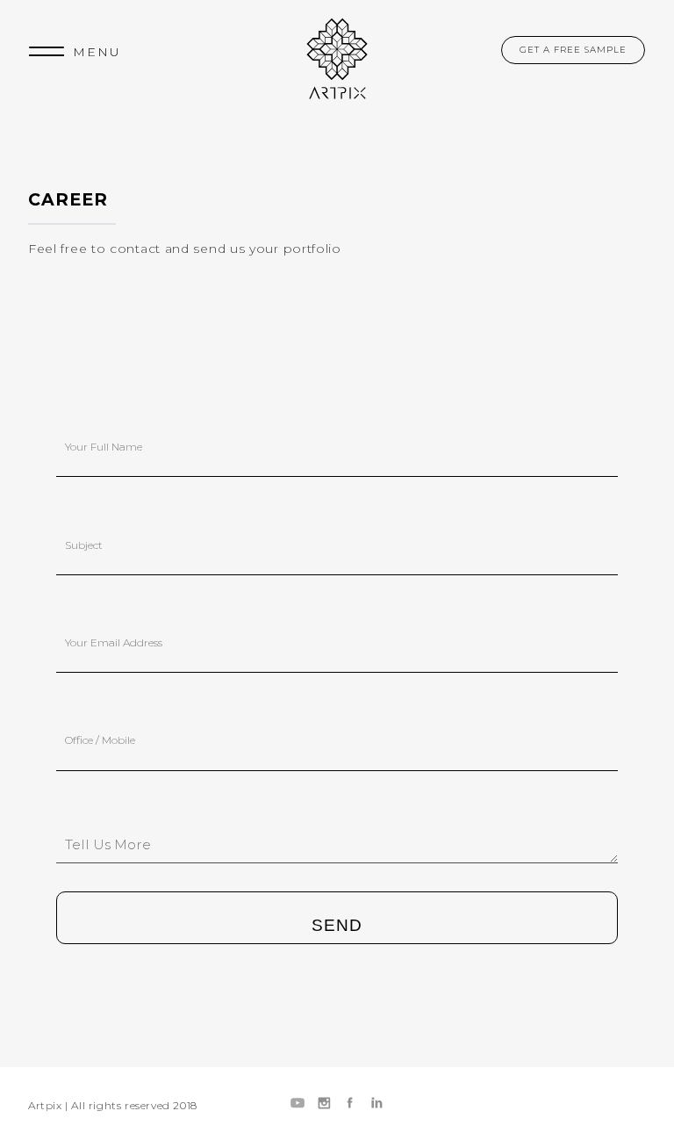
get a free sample (573, 49)
